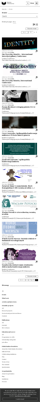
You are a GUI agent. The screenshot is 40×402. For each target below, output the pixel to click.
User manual (5, 364)
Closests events (32, 29)
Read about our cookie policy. (22, 396)
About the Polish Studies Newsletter (12, 349)
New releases (6, 328)
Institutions (5, 379)
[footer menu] (3, 291)
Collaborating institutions (9, 354)
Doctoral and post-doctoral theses (11, 313)
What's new (5, 298)
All (3, 308)
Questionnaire (6, 367)
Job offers (5, 342)
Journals (4, 325)
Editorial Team (6, 351)
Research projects (7, 311)
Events (4, 295)
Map (3, 376)
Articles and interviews (9, 302)
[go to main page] (8, 3)
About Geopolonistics (8, 374)
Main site (4, 9)
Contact (4, 359)
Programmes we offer (8, 337)
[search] (27, 3)
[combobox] (14, 22)
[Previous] (24, 32)
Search (4, 16)
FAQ (3, 357)
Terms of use (5, 362)
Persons (4, 381)
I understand (20, 399)
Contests (4, 316)
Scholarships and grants (9, 340)
